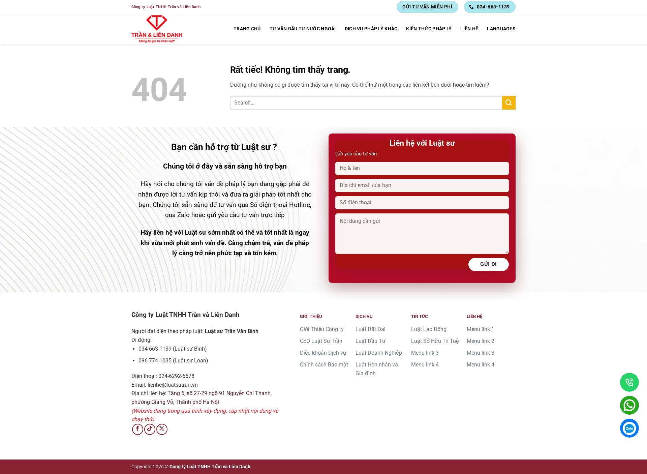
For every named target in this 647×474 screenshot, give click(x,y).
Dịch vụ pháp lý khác (371, 29)
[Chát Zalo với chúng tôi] (629, 428)
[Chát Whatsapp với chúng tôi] (629, 405)
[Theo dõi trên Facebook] (137, 429)
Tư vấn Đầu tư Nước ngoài (303, 29)
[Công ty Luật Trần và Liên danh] (157, 29)
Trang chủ (247, 29)
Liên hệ (469, 29)
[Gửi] (509, 102)
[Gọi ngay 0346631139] (629, 382)
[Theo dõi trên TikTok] (149, 429)
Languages (501, 29)
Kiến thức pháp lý (429, 29)
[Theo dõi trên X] (161, 429)
